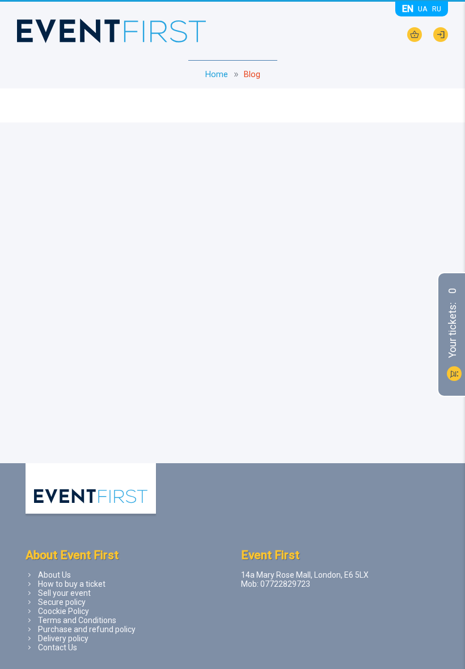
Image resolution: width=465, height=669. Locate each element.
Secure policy (62, 602)
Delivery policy (63, 638)
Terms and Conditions (77, 620)
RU (436, 9)
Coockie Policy (63, 611)
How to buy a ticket (71, 583)
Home (216, 74)
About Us (54, 574)
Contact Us (57, 647)
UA (423, 9)
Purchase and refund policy (87, 629)
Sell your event (64, 593)
